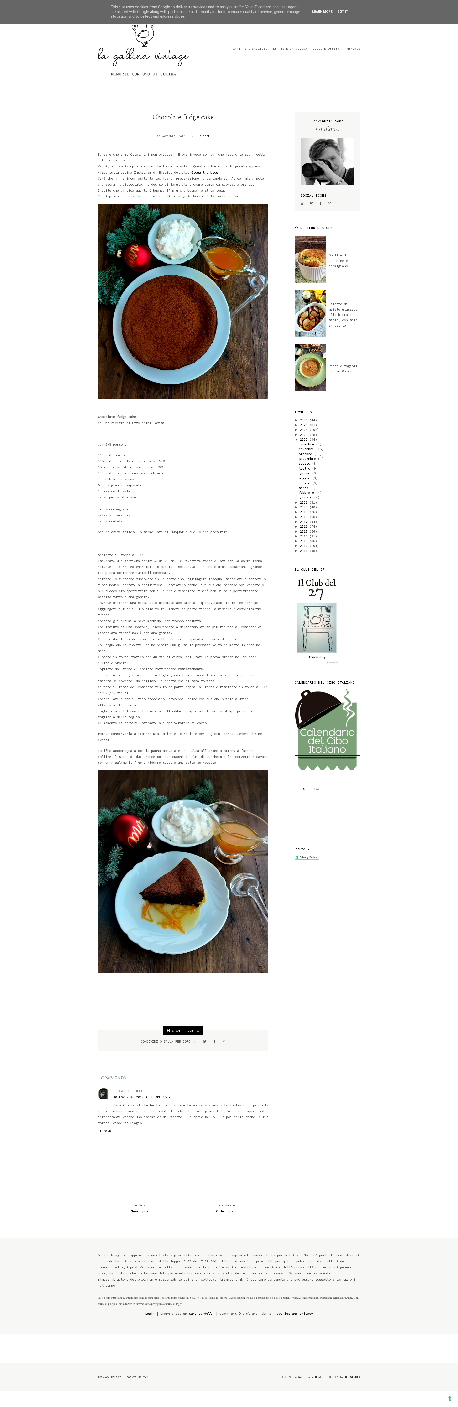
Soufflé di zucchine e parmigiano (338, 260)
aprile (305, 483)
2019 (304, 512)
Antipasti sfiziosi (250, 48)
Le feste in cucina (290, 48)
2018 (304, 517)
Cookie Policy (137, 1377)
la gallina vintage (308, 1377)
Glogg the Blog (128, 1091)
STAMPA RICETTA (184, 1030)
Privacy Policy (109, 1377)
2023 (304, 434)
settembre (308, 459)
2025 (304, 425)
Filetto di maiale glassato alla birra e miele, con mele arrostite (343, 314)
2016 (304, 526)
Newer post (140, 1211)
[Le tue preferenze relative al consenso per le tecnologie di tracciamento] (449, 1398)
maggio (305, 478)
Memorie (353, 48)
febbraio (307, 492)
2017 (304, 521)
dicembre (307, 444)
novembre (307, 449)
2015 (304, 531)
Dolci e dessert (327, 48)
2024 (304, 429)
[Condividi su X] (204, 1041)
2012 (304, 546)
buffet (205, 136)
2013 (304, 541)
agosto (305, 463)
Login (150, 1313)
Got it (342, 12)
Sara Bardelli (201, 1313)
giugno (305, 473)
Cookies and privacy (295, 1313)
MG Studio (352, 1377)
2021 (304, 502)
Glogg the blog (204, 172)
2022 (304, 439)
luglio (305, 468)
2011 (304, 551)
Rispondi (105, 1131)
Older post (225, 1211)
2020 (304, 507)
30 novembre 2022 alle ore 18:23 (142, 1097)
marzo (304, 488)
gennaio (306, 497)
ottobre (306, 454)
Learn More (322, 12)
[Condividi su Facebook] (215, 1041)
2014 (304, 536)
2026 (304, 420)
